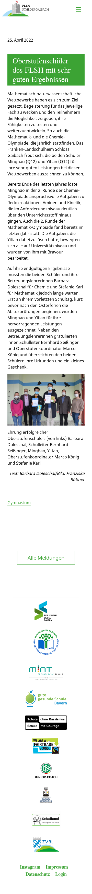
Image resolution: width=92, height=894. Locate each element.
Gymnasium (19, 502)
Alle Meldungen (46, 557)
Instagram (31, 866)
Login (61, 874)
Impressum (57, 866)
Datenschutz (38, 874)
